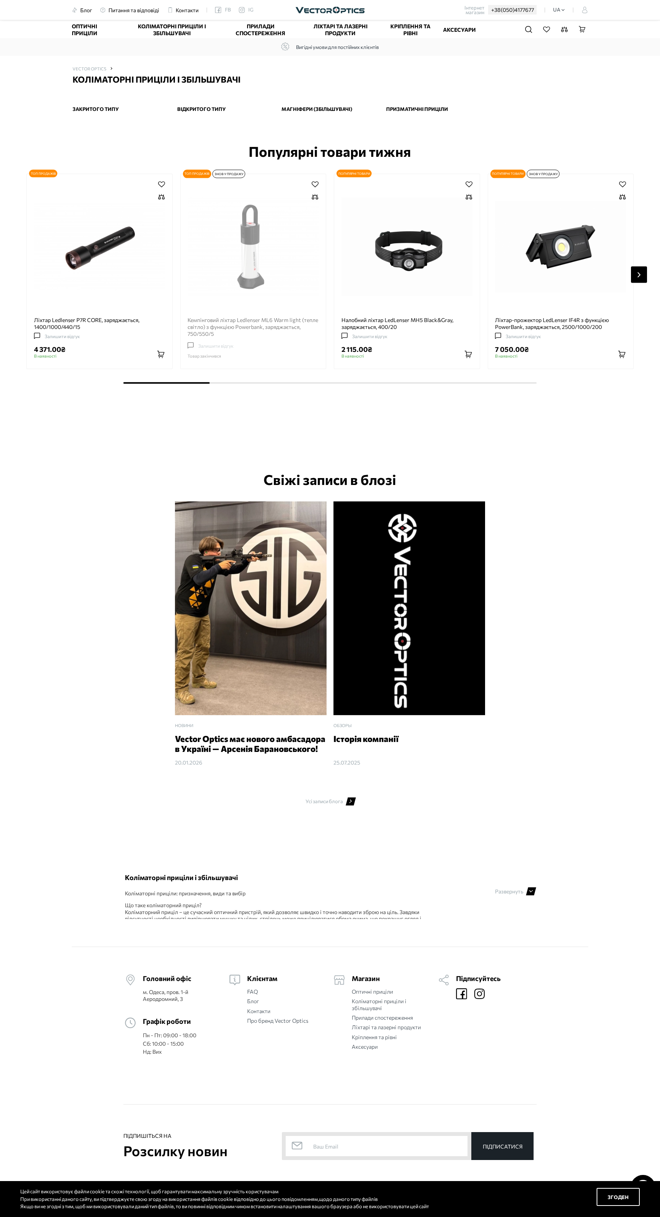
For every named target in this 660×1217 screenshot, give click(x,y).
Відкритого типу (201, 109)
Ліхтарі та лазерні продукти (340, 29)
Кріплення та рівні (410, 29)
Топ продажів (43, 173)
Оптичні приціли (84, 29)
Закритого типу (96, 109)
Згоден (618, 1197)
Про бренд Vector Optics (277, 1020)
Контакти (258, 1011)
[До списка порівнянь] (161, 198)
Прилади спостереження (260, 29)
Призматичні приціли (417, 109)
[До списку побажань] (161, 184)
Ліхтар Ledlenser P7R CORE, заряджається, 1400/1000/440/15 (86, 323)
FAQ (252, 991)
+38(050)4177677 (512, 9)
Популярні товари (354, 173)
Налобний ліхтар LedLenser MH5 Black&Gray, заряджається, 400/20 (397, 323)
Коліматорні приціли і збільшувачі (172, 29)
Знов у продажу (229, 174)
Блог (253, 1001)
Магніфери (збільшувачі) (316, 109)
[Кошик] (582, 30)
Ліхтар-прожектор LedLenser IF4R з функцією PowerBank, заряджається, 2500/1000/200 (552, 323)
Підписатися (502, 1146)
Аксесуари (459, 29)
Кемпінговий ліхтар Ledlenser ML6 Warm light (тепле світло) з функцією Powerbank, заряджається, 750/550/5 (253, 326)
